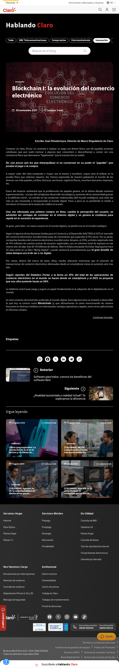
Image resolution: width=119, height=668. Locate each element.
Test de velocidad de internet (95, 546)
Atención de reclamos (14, 580)
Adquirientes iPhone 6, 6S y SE (18, 593)
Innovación (102, 40)
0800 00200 (86, 628)
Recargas (46, 533)
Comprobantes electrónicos (94, 553)
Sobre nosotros (49, 574)
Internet (7, 520)
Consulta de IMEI (89, 520)
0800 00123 (106, 628)
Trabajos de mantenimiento (55, 600)
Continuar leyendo (103, 317)
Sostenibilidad (49, 580)
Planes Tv (8, 540)
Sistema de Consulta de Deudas (99, 657)
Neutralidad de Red (70, 657)
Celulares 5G (87, 527)
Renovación (47, 540)
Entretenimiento (80, 40)
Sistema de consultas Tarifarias (99, 652)
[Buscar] (100, 10)
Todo (11, 40)
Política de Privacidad (104, 647)
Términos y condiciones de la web (98, 642)
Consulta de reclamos (14, 587)
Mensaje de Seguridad (14, 600)
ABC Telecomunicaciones (32, 40)
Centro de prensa (50, 587)
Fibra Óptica (9, 527)
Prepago (46, 520)
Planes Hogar (9, 533)
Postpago (46, 527)
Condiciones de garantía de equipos (72, 647)
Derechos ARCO (72, 652)
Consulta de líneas (90, 540)
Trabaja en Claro (50, 593)
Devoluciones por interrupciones (19, 574)
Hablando (29, 26)
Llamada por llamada (91, 559)
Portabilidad (48, 546)
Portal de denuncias (51, 606)
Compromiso (59, 40)
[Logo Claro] (9, 10)
